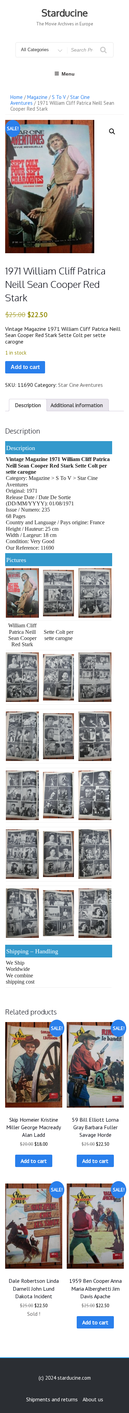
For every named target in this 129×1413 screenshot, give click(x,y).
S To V (59, 97)
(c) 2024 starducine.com (65, 1378)
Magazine (37, 97)
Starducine (65, 13)
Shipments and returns (52, 1399)
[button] (112, 131)
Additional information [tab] (77, 405)
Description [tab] (28, 405)
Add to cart (25, 367)
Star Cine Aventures (80, 384)
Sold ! (33, 1313)
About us (93, 1399)
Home (16, 97)
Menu (68, 74)
